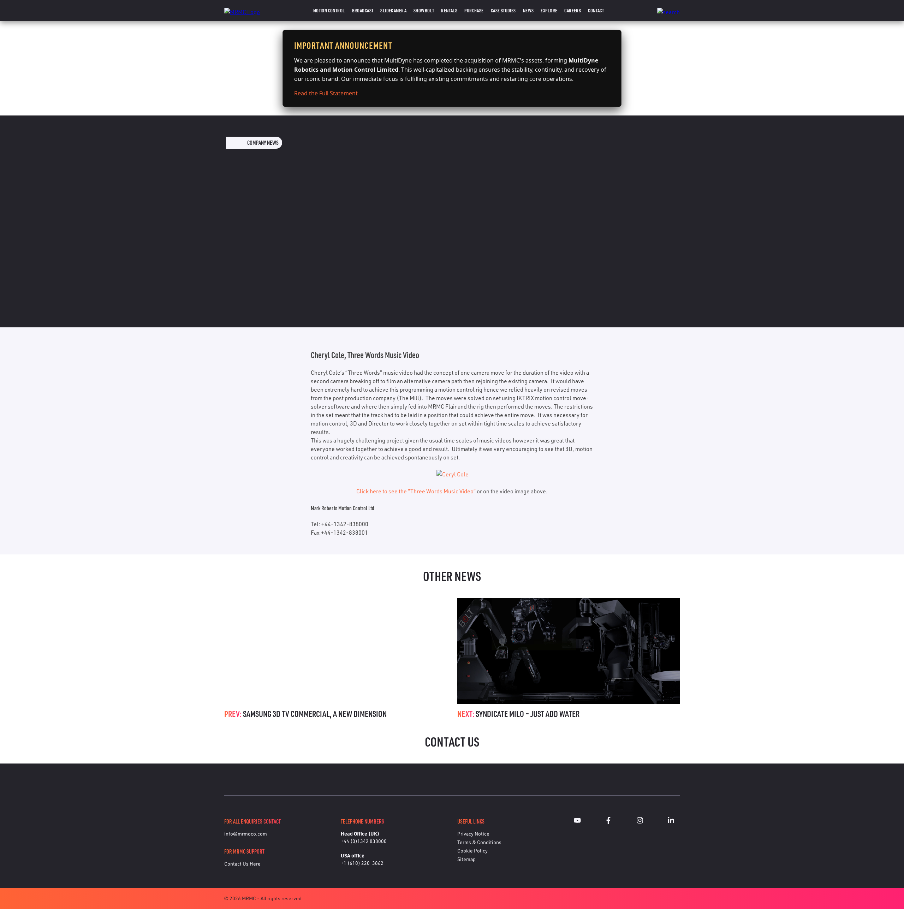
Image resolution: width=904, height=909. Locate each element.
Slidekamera (393, 10)
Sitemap (466, 859)
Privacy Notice (473, 834)
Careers (572, 10)
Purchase (473, 10)
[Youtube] (577, 821)
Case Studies (503, 10)
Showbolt (424, 10)
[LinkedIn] (670, 821)
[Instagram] (639, 821)
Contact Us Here (242, 864)
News (528, 10)
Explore (549, 10)
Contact (596, 10)
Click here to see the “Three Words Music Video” (416, 491)
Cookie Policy (472, 851)
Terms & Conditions (479, 842)
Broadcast (363, 10)
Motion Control (329, 10)
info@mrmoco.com (245, 834)
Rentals (449, 10)
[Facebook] (608, 821)
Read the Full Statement (326, 93)
